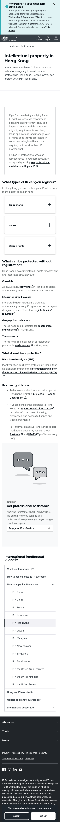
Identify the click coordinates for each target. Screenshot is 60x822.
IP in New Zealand (22, 646)
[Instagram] (9, 769)
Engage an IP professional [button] (22, 528)
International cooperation (21, 707)
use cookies (18, 808)
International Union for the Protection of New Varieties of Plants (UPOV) (29, 370)
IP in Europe (18, 607)
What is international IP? (20, 569)
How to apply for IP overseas (21, 46)
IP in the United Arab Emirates (28, 669)
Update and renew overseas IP (24, 699)
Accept (16, 816)
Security (43, 753)
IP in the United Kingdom (25, 676)
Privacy (5, 753)
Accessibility (18, 753)
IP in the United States (24, 684)
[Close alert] (54, 4)
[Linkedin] (15, 769)
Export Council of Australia (36, 408)
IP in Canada (18, 592)
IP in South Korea (21, 661)
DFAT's (32, 434)
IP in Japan (18, 630)
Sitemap (29, 758)
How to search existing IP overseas (26, 576)
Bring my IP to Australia (20, 692)
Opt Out (43, 816)
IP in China (17, 599)
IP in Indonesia (20, 615)
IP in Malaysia (19, 638)
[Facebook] (4, 769)
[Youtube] (20, 769)
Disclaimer (31, 753)
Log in (47, 40)
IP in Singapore (20, 653)
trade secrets (22, 345)
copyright (24, 286)
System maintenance (12, 758)
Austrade (15, 434)
